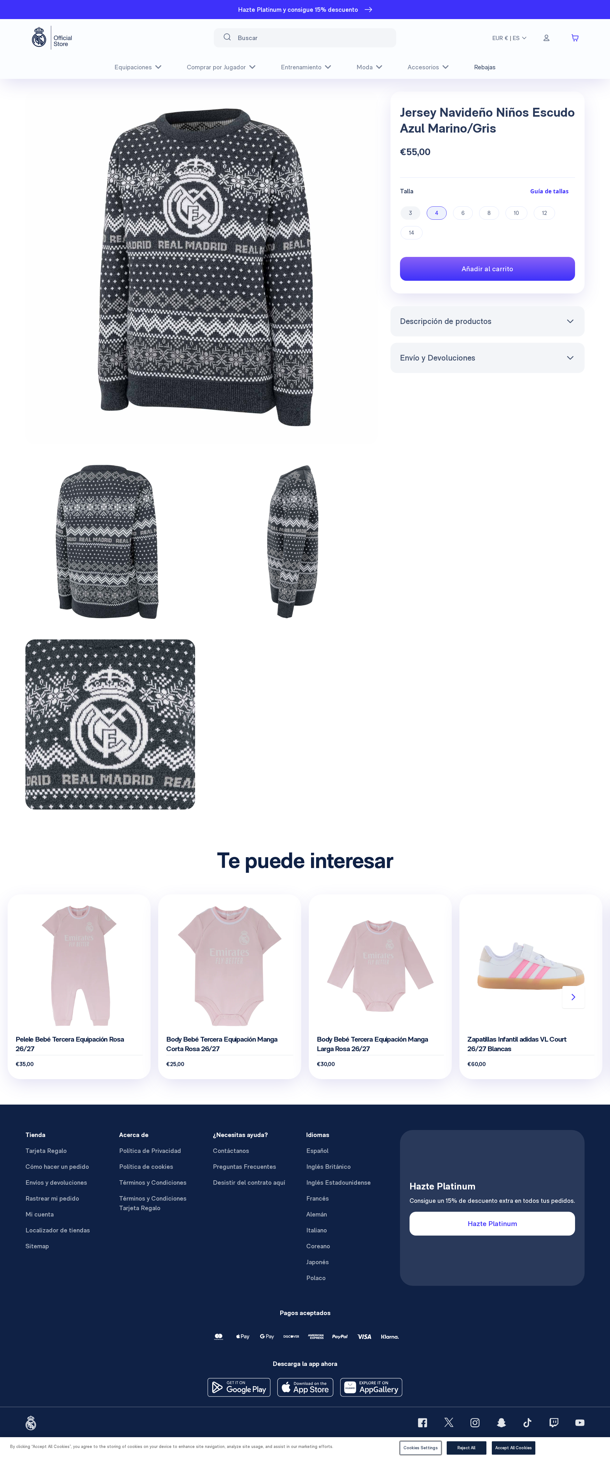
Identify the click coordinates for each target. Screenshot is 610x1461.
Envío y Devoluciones (437, 357)
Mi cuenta (39, 1214)
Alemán (316, 1214)
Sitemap (37, 1246)
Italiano (316, 1230)
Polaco (316, 1278)
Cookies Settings (420, 1447)
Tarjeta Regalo (46, 1150)
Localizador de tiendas (57, 1230)
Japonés (317, 1262)
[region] (305, 1449)
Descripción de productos (445, 321)
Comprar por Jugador (216, 67)
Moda (364, 67)
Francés (317, 1198)
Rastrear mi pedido (52, 1198)
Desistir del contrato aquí (249, 1182)
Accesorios (423, 67)
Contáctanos (231, 1150)
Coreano (318, 1246)
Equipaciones (133, 67)
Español (317, 1150)
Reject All (466, 1447)
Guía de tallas (549, 191)
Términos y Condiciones (152, 1182)
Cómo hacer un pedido (57, 1166)
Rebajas (485, 67)
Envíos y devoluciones (56, 1182)
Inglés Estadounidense (338, 1182)
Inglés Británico (328, 1166)
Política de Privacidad (150, 1150)
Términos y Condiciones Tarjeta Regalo (152, 1203)
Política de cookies (146, 1166)
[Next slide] (573, 997)
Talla (406, 191)
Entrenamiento (301, 67)
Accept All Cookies (513, 1447)
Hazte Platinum (492, 1223)
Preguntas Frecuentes (244, 1166)
